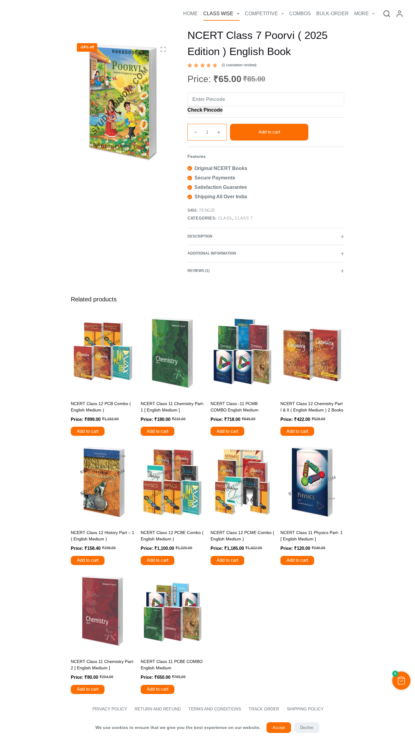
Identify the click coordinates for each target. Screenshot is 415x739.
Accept (279, 727)
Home (190, 13)
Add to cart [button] (87, 431)
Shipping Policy (305, 708)
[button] (401, 680)
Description (199, 236)
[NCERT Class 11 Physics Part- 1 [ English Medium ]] (312, 482)
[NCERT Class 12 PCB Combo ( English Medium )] (103, 353)
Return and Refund (158, 708)
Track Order (264, 708)
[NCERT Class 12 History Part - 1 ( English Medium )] (103, 482)
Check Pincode (205, 110)
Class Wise (218, 13)
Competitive (261, 13)
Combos (300, 13)
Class (225, 218)
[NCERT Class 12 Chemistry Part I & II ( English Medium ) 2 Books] (312, 353)
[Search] (386, 13)
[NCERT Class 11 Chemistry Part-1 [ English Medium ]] (172, 353)
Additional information (211, 253)
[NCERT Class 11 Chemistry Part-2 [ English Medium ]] (103, 611)
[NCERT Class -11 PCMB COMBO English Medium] (242, 353)
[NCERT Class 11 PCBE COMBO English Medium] (172, 611)
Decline (306, 727)
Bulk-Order (332, 13)
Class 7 (244, 218)
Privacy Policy (109, 708)
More (361, 13)
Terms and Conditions (214, 708)
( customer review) (239, 65)
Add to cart (269, 131)
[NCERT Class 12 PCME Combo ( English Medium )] (242, 482)
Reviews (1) (198, 271)
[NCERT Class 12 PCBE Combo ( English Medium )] (172, 482)
